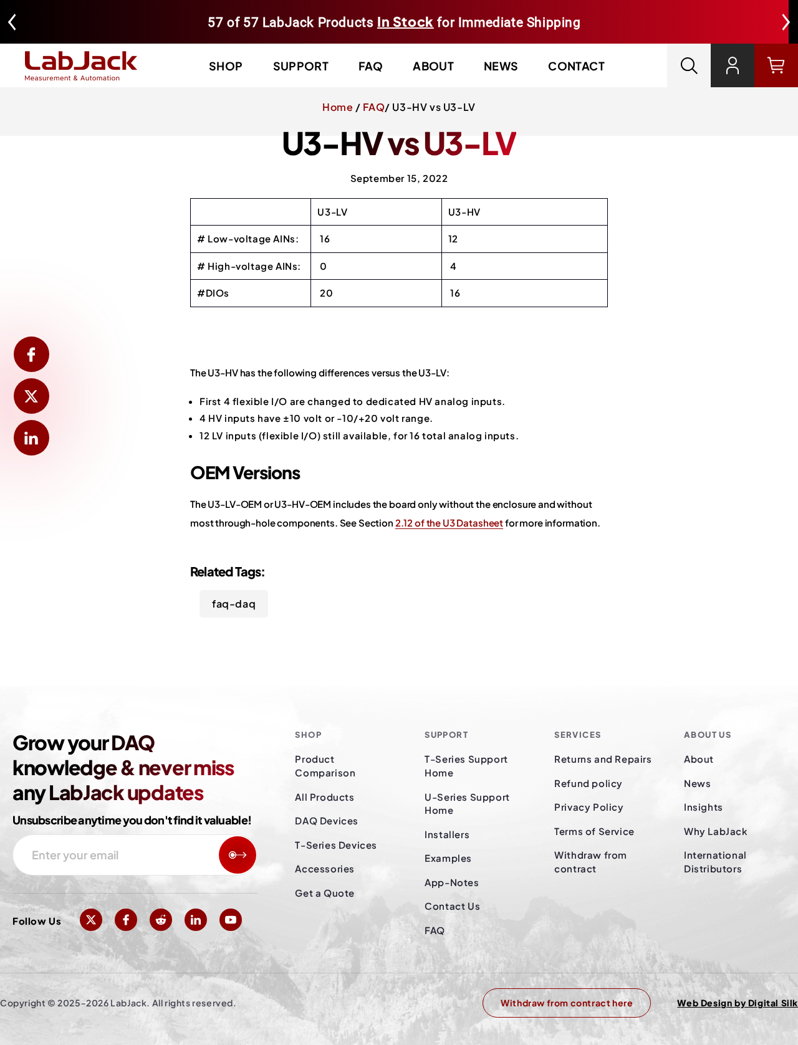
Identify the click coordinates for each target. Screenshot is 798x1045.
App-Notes (452, 882)
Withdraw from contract (590, 861)
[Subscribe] (237, 855)
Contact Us (452, 906)
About (433, 66)
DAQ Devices (326, 820)
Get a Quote (325, 893)
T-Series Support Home (466, 765)
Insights (703, 807)
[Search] (689, 65)
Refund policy (588, 783)
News (501, 66)
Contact (576, 66)
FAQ (370, 66)
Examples (448, 858)
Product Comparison (325, 765)
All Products (324, 797)
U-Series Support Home (467, 803)
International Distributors (715, 861)
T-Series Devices (336, 845)
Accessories (325, 868)
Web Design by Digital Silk (737, 1002)
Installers (447, 834)
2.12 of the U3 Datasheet (449, 522)
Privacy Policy (588, 807)
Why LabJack (716, 831)
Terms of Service (594, 831)
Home (337, 106)
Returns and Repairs (602, 759)
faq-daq (234, 603)
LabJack (128, 1002)
